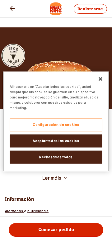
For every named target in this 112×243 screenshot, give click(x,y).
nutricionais (38, 210)
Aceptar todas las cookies (56, 141)
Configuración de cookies (56, 125)
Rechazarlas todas (56, 157)
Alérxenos (14, 210)
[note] (56, 210)
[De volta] (12, 8)
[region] (56, 121)
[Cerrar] (100, 79)
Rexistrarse (90, 9)
